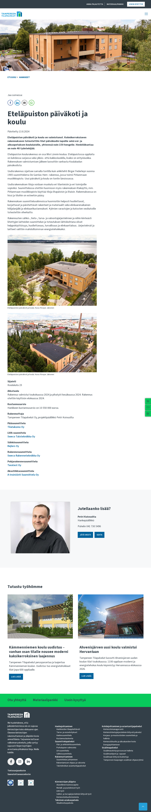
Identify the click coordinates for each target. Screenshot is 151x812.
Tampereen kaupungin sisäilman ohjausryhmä (123, 760)
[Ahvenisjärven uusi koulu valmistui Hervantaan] (110, 616)
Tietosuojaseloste (17, 770)
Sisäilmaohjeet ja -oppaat (114, 753)
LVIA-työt (60, 791)
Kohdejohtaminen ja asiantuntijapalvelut (122, 726)
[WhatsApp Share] (31, 102)
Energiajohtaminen (111, 744)
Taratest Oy (14, 465)
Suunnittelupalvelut (64, 741)
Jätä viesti (85, 534)
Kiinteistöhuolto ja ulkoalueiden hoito (119, 741)
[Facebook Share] (10, 102)
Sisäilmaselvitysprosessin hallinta (118, 750)
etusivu (12, 77)
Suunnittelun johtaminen (67, 759)
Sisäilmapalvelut (110, 747)
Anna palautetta (94, 4)
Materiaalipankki (115, 4)
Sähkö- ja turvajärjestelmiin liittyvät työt (73, 794)
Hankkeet (24, 77)
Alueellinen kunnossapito (67, 784)
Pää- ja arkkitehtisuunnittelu (68, 744)
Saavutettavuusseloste (19, 774)
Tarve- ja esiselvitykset (66, 732)
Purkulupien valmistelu (66, 747)
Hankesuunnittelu (64, 735)
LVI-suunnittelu (62, 750)
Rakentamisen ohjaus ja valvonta (70, 762)
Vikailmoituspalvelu (64, 803)
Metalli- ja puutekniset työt (68, 787)
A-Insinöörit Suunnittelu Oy (23, 475)
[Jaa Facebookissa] (11, 761)
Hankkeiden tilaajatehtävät (68, 729)
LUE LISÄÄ (16, 676)
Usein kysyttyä (136, 4)
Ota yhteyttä (17, 700)
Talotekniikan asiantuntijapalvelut (71, 765)
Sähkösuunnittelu (64, 753)
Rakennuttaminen (64, 756)
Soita (99, 534)
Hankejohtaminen (63, 726)
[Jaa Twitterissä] (19, 761)
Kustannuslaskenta (64, 738)
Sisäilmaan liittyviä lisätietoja (116, 756)
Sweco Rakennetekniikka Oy (24, 455)
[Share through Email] (24, 102)
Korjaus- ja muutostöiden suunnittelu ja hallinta (120, 737)
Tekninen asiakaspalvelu (67, 800)
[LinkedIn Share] (17, 102)
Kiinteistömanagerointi (113, 729)
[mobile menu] (146, 13)
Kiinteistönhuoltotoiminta (67, 797)
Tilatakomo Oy (16, 427)
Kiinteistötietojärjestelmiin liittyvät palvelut (122, 732)
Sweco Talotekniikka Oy (21, 436)
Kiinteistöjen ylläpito (65, 781)
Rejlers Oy (13, 446)
